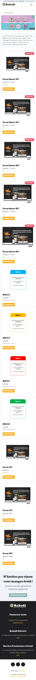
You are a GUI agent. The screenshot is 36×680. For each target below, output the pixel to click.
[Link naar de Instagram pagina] (18, 664)
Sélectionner (9, 89)
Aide (18, 655)
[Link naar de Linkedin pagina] (23, 664)
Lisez (18, 638)
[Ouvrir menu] (31, 5)
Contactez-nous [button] (18, 595)
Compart (22, 671)
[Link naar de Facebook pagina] (13, 664)
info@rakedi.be (18, 623)
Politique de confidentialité (18, 676)
